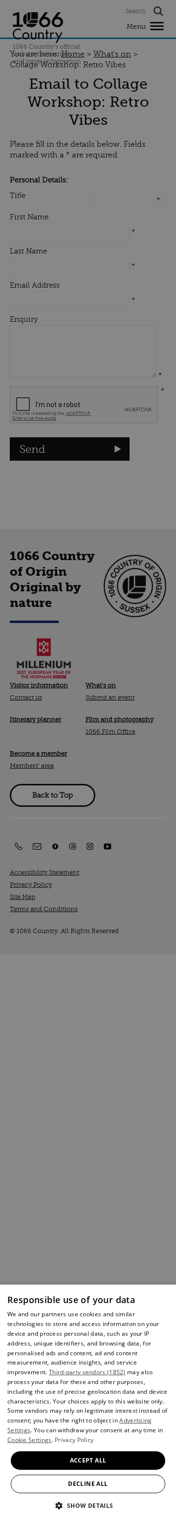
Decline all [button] (88, 1484)
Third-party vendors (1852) (87, 1372)
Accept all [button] (88, 1460)
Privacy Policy (74, 1440)
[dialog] (88, 1403)
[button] (88, 1505)
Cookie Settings (29, 1440)
